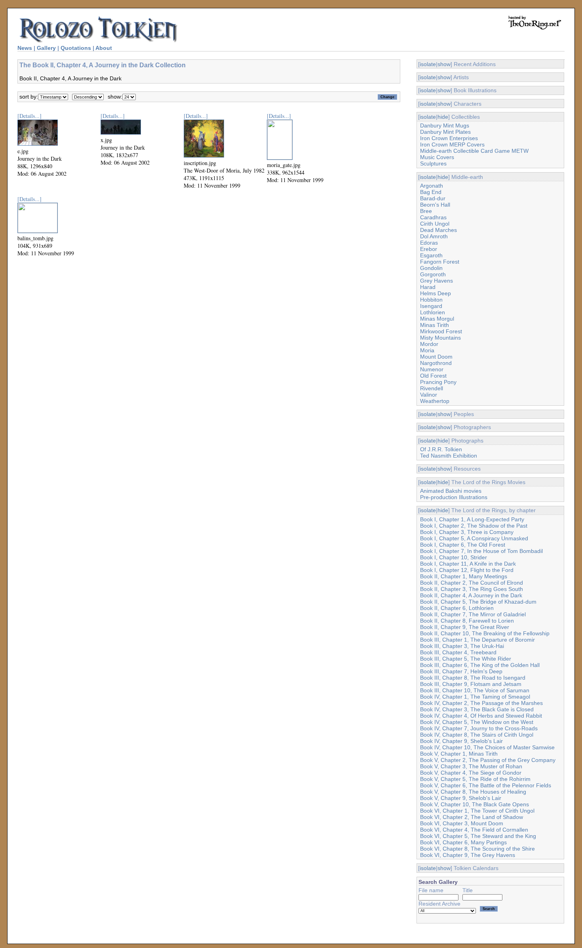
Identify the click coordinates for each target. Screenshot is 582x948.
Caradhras (433, 217)
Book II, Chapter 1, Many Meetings (463, 576)
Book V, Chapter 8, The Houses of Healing (473, 791)
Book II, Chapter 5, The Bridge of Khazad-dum (478, 601)
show (444, 64)
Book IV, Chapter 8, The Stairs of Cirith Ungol (476, 734)
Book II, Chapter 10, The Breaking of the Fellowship (485, 633)
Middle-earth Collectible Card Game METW (474, 151)
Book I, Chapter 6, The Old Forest (462, 544)
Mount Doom (436, 356)
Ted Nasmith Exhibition (448, 455)
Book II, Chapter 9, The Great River (464, 627)
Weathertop (434, 401)
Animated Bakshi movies (450, 491)
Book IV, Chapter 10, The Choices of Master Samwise (487, 747)
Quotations (76, 48)
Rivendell (431, 388)
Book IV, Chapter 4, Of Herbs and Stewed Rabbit (481, 715)
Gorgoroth (433, 274)
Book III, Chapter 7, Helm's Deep (461, 671)
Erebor (428, 249)
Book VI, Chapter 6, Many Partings (463, 842)
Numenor (431, 369)
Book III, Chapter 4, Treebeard (458, 652)
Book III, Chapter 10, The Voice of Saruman (474, 690)
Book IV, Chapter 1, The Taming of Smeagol (475, 696)
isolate (428, 64)
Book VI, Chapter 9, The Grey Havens (467, 855)
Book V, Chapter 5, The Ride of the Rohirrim (475, 779)
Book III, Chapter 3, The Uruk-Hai (462, 646)
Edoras (429, 242)
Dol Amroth (434, 236)
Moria (427, 350)
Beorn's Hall (435, 204)
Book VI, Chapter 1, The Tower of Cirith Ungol (477, 810)
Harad (428, 287)
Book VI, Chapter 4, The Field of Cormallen (474, 829)
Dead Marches (438, 230)
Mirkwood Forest (441, 331)
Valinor (428, 394)
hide (442, 117)
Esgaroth (431, 255)
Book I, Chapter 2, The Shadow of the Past (473, 525)
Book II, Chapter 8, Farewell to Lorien (467, 620)
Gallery (46, 48)
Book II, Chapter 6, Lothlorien (457, 608)
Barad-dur (432, 198)
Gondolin (431, 268)
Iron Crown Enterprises (449, 138)
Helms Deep (435, 293)
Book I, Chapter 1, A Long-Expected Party (472, 519)
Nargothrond (436, 363)
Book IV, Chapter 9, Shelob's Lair (461, 741)
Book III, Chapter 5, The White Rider (465, 658)
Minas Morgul (437, 318)
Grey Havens (436, 280)
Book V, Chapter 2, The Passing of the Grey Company (487, 760)
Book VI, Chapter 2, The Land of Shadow (471, 817)
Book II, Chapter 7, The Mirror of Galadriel (473, 614)
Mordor (429, 344)
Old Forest (433, 375)
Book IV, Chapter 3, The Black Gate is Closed (477, 709)
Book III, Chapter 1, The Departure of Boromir (477, 639)
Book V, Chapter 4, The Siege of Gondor (470, 772)
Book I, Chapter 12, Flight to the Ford (467, 570)
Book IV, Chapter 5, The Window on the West (476, 722)
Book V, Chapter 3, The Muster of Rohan (471, 766)
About (103, 48)
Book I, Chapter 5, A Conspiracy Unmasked (474, 538)
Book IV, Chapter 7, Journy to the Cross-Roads (479, 728)
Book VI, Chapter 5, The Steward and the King (478, 836)
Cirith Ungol (434, 223)
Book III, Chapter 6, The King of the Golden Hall (480, 665)
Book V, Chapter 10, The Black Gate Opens (474, 804)
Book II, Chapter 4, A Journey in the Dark (471, 595)
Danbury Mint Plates (445, 132)
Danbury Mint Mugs (444, 125)
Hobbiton (431, 299)
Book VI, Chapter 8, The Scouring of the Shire (477, 848)
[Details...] (29, 116)
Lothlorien (432, 312)
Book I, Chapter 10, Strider (453, 557)
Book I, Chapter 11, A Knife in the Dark (468, 563)
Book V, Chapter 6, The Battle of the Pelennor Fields (485, 785)
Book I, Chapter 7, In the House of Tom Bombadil (481, 551)
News (24, 48)
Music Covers (437, 157)
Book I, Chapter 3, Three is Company (467, 532)
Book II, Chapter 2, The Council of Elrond (471, 582)
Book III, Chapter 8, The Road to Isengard (472, 677)
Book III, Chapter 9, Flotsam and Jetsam (470, 684)
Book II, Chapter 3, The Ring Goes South (471, 589)
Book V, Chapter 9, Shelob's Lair (460, 798)
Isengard (431, 306)
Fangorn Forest (439, 261)
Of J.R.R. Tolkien (441, 449)
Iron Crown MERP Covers (452, 144)
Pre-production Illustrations (453, 497)
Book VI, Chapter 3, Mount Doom (461, 823)
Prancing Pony (438, 382)
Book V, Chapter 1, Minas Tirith (459, 753)
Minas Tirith (434, 325)
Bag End (430, 192)
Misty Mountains (440, 337)
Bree (426, 211)
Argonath (431, 185)
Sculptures (433, 163)
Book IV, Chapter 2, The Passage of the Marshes (481, 703)
